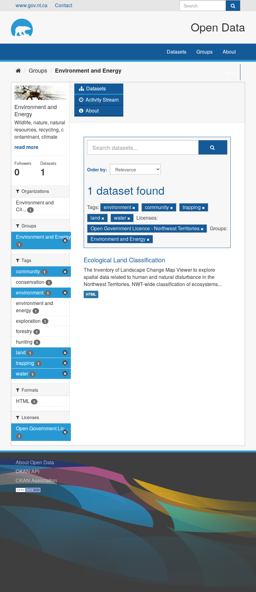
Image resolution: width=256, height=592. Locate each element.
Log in (229, 72)
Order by (96, 169)
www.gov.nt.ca (31, 5)
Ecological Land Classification (124, 259)
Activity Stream (101, 99)
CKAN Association (36, 480)
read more (26, 146)
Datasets (176, 51)
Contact (63, 5)
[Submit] (233, 5)
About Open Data (35, 462)
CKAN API (27, 471)
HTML (91, 294)
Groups (204, 51)
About (229, 51)
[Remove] (133, 207)
